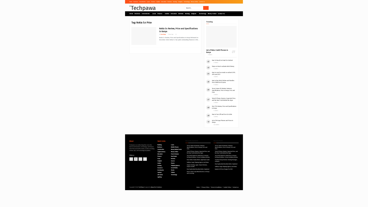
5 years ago (170, 34)
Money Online (194, 1)
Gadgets (180, 1)
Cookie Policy (227, 187)
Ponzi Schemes (175, 154)
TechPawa (141, 187)
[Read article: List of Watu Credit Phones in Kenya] (221, 37)
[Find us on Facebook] (131, 159)
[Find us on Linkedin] (145, 159)
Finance (153, 1)
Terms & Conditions (216, 187)
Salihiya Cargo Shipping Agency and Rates (198, 162)
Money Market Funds (176, 149)
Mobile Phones (175, 147)
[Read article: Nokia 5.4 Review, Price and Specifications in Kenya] (143, 36)
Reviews (170, 1)
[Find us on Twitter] (136, 159)
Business (135, 1)
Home (130, 1)
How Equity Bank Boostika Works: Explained (198, 169)
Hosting (175, 1)
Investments (142, 1)
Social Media (174, 167)
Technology (187, 1)
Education (163, 1)
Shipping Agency (175, 165)
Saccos (173, 161)
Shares (173, 163)
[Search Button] (206, 8)
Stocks (172, 170)
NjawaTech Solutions (156, 187)
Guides (158, 1)
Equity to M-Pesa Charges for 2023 (224, 169)
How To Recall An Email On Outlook (222, 60)
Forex (158, 158)
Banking (159, 144)
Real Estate (174, 156)
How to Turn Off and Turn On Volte (222, 114)
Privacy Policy (205, 187)
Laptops (159, 172)
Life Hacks (160, 174)
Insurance (160, 167)
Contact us (202, 1)
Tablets (173, 172)
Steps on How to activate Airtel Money (223, 66)
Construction (160, 149)
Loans (148, 1)
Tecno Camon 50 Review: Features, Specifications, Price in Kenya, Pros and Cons (223, 90)
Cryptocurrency (161, 151)
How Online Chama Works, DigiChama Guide (198, 159)
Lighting (159, 177)
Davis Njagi (163, 34)
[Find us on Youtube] (140, 159)
